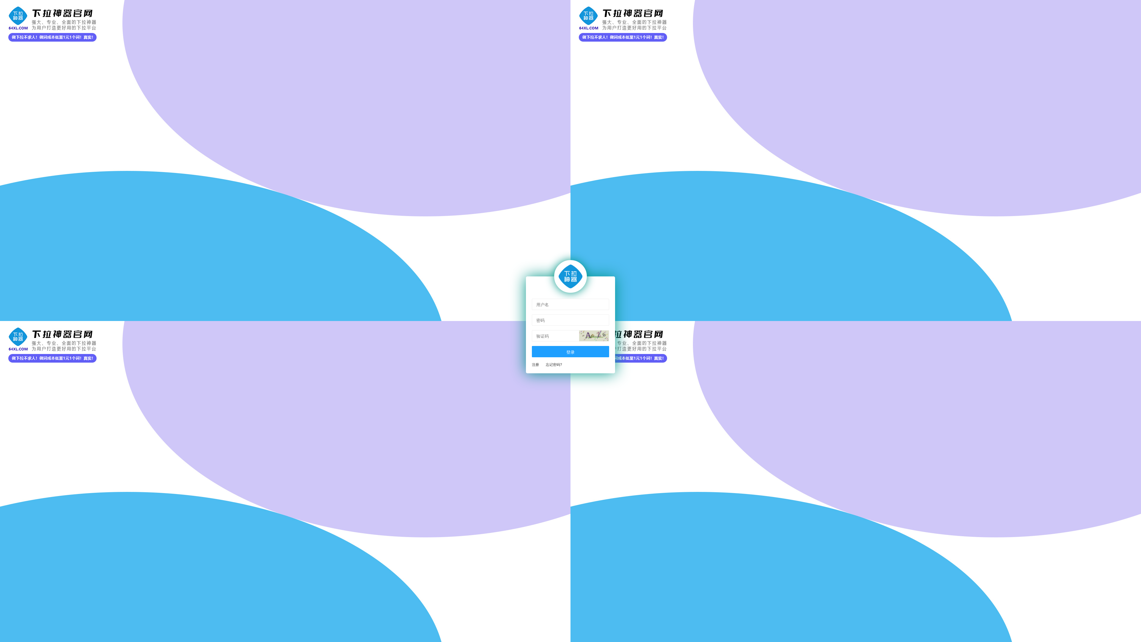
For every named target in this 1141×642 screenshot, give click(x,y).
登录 (570, 352)
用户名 (542, 304)
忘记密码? (554, 364)
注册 (535, 364)
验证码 (542, 336)
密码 (540, 320)
